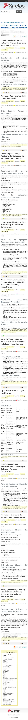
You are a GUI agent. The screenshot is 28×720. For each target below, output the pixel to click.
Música (4, 696)
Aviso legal (18, 715)
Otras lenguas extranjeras (8, 693)
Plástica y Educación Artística (9, 701)
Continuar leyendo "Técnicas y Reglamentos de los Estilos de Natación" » (14, 145)
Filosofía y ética (6, 670)
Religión (4, 698)
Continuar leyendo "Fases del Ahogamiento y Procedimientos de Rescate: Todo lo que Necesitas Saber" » (14, 383)
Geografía (5, 677)
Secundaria (5, 656)
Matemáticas (5, 671)
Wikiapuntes (13, 717)
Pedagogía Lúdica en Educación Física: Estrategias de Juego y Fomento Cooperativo (13, 467)
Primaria (4, 655)
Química (4, 675)
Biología (4, 672)
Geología (5, 695)
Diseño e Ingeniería (7, 700)
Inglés (4, 676)
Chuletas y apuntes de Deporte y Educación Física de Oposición (14, 26)
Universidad (5, 660)
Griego (4, 692)
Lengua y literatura (7, 667)
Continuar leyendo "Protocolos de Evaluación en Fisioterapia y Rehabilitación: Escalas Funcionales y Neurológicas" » (14, 331)
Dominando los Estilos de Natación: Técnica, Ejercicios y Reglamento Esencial (13, 42)
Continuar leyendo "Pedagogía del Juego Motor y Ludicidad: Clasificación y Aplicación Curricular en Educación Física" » (14, 639)
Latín (4, 690)
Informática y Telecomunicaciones (10, 678)
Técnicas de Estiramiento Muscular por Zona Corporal (13, 516)
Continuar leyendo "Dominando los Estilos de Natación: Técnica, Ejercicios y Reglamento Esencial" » (14, 89)
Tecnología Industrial (7, 694)
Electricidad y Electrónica (8, 679)
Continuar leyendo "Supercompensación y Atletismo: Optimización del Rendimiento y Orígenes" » (14, 215)
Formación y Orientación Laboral (9, 687)
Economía (5, 681)
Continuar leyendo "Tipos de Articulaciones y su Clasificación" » (14, 457)
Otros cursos (5, 662)
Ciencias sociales (6, 682)
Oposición (5, 661)
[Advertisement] (14, 18)
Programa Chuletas (10, 520)
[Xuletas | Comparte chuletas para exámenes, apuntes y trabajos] (14, 9)
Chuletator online (9, 48)
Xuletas (9, 715)
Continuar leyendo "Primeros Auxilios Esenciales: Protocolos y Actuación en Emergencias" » (14, 272)
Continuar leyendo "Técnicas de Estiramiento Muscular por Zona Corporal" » (14, 581)
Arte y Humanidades (7, 704)
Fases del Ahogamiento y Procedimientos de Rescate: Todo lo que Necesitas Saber (13, 341)
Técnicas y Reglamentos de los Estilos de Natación (13, 97)
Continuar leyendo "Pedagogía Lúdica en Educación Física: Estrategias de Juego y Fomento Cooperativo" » (14, 507)
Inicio (2, 22)
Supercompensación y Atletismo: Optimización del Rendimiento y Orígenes (12, 155)
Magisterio (5, 684)
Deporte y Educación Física (16, 22)
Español (4, 689)
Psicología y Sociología (7, 703)
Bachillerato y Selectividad (8, 658)
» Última (24, 36)
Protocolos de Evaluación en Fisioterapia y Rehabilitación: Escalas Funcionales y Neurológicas (13, 283)
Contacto (13, 715)
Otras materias (6, 666)
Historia (4, 669)
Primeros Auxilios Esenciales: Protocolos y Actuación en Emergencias (13, 224)
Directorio (6, 22)
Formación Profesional (7, 659)
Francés (4, 688)
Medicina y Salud (6, 686)
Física (4, 673)
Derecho (4, 683)
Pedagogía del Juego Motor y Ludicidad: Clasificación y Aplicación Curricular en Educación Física (13, 593)
